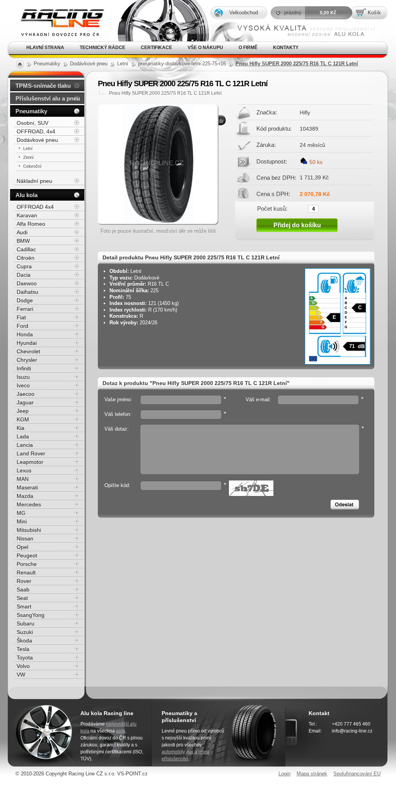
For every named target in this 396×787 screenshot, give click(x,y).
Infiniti (24, 368)
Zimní (28, 157)
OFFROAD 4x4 (35, 207)
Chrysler (27, 360)
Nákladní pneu (34, 181)
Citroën (25, 258)
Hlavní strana (45, 47)
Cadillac (26, 249)
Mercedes (29, 504)
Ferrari (25, 309)
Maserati (27, 487)
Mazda (25, 496)
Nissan (25, 538)
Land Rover (31, 453)
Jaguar (25, 402)
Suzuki (25, 632)
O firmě (248, 47)
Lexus (24, 470)
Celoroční (32, 166)
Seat (22, 598)
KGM (23, 419)
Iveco (23, 385)
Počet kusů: (272, 208)
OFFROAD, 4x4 (36, 131)
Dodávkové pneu (37, 140)
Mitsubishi (29, 530)
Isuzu (23, 377)
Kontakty (286, 47)
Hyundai (27, 343)
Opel (22, 547)
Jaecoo (25, 394)
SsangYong (30, 615)
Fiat (21, 317)
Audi (22, 232)
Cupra (24, 266)
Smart (24, 606)
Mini (22, 521)
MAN (23, 479)
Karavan (27, 215)
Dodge (25, 300)
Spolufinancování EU (357, 774)
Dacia (24, 275)
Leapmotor (30, 462)
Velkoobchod (243, 12)
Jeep (23, 411)
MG (21, 513)
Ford (22, 326)
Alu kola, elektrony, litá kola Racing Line (56, 11)
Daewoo (27, 283)
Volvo (23, 666)
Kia (20, 428)
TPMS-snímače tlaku (43, 85)
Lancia (25, 445)
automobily (173, 752)
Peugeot (27, 555)
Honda (25, 334)
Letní (27, 148)
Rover (24, 581)
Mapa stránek (312, 774)
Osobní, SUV (32, 123)
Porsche (27, 564)
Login (284, 774)
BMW (23, 241)
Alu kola (26, 195)
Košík (374, 12)
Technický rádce (102, 47)
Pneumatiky (31, 111)
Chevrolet (28, 351)
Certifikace (156, 47)
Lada (23, 436)
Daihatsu (27, 292)
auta (120, 731)
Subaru (25, 623)
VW (21, 674)
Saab (23, 589)
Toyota (25, 657)
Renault (26, 572)
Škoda (24, 640)
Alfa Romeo (31, 224)
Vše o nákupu (205, 47)
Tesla (23, 649)
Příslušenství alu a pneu (47, 98)
